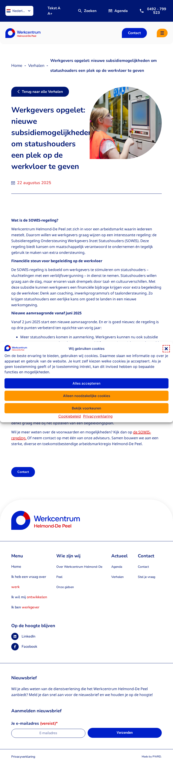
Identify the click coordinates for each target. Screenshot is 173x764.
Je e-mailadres (34, 723)
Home (16, 65)
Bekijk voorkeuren (86, 408)
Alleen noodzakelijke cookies (86, 396)
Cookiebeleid (69, 416)
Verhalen (36, 65)
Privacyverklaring (98, 416)
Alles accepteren (86, 383)
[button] (166, 348)
